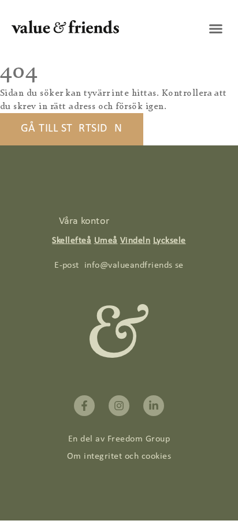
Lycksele (169, 240)
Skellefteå (71, 240)
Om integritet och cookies (119, 456)
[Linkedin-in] (153, 405)
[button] (216, 29)
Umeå (106, 240)
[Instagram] (119, 405)
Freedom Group (138, 439)
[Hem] (65, 31)
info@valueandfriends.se (134, 265)
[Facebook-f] (84, 405)
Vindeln (135, 240)
